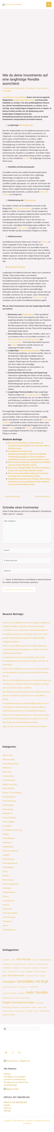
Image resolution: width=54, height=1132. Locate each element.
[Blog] (11, 1089)
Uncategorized (8, 901)
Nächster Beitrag (43, 496)
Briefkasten (31, 964)
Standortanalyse (9, 892)
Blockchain (7, 772)
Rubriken (7, 1074)
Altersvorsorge (9, 759)
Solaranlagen (16, 1007)
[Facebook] (6, 1052)
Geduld (11, 428)
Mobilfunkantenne (8, 998)
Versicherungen (9, 917)
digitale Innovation (10, 784)
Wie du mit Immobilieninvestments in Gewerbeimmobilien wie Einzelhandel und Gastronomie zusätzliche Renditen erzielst (26, 672)
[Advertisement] (27, 37)
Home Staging (8, 822)
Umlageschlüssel (19, 1011)
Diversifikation (8, 788)
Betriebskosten (7, 964)
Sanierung (7, 888)
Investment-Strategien (9, 993)
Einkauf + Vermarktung (12, 793)
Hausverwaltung (9, 818)
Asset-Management (11, 764)
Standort (34, 1007)
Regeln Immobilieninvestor (19, 1002)
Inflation (44, 242)
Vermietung (7, 909)
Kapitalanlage (8, 847)
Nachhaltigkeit (8, 867)
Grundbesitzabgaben (39, 971)
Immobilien (7, 826)
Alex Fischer (23, 959)
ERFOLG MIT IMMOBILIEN (15, 1102)
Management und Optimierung (16, 1082)
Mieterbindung (8, 859)
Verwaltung (7, 921)
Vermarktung (45, 1011)
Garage (21, 971)
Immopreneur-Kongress (10, 987)
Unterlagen (29, 1011)
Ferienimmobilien (15, 342)
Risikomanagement (10, 884)
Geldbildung (28, 971)
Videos (5, 925)
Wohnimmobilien (15, 339)
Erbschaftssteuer (10, 801)
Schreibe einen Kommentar (14, 88)
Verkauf (6, 905)
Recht (5, 871)
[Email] (19, 1052)
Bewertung (7, 768)
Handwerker (8, 813)
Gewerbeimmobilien (31, 339)
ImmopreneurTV (23, 987)
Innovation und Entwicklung (14, 1079)
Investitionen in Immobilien (14, 97)
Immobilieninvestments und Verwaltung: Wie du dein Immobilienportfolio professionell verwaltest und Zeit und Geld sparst (25, 661)
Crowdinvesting (9, 780)
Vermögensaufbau (10, 913)
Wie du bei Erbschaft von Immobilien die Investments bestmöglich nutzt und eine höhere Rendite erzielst (29, 445)
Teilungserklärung (8, 1011)
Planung (28, 428)
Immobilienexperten (33, 395)
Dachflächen (36, 968)
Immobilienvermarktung (12, 830)
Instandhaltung (8, 838)
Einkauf (5, 971)
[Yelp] (12, 1052)
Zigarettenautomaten (9, 1014)
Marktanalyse (28, 314)
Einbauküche (45, 968)
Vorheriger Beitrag (11, 496)
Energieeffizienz (9, 797)
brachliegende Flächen (20, 964)
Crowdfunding (8, 776)
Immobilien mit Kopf (32, 981)
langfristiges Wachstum (24, 100)
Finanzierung (30, 200)
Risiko (14, 345)
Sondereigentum (26, 1007)
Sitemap (7, 1111)
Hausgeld (42, 975)
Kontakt (7, 1105)
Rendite (26, 158)
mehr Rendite (37, 992)
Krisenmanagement (11, 851)
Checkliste (7, 968)
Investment (31, 88)
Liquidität (6, 855)
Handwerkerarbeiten (32, 975)
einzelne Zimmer (13, 971)
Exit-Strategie (8, 805)
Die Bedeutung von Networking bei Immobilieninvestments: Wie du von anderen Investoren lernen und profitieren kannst (27, 695)
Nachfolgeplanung (10, 863)
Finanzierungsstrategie (29, 351)
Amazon (34, 960)
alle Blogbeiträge (10, 1085)
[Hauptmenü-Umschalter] (48, 4)
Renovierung (8, 880)
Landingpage (21, 993)
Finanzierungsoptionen (22, 209)
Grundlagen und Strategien (14, 1077)
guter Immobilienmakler (13, 975)
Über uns (7, 1108)
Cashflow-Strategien (42, 964)
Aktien (13, 960)
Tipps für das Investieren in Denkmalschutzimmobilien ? (25, 726)
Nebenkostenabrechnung (22, 998)
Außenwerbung (45, 960)
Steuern (6, 896)
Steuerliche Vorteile (16, 267)
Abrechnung (7, 755)
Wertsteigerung (26, 125)
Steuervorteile (38, 298)
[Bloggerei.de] (17, 1061)
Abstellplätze (6, 960)
